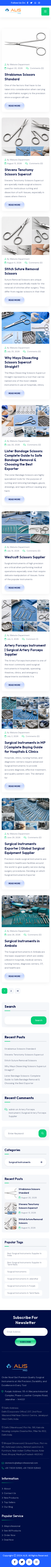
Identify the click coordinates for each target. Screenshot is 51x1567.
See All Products (12, 1530)
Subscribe (25, 1342)
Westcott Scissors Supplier (25, 557)
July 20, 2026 (13, 444)
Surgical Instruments (19, 1162)
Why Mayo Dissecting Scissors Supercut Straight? (21, 362)
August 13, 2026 (14, 163)
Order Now (9, 1535)
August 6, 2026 (14, 262)
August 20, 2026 (15, 68)
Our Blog (8, 1506)
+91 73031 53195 (13, 1468)
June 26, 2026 (13, 934)
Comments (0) (36, 68)
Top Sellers (9, 1502)
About (7, 1488)
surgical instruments (16, 1271)
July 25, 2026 (13, 351)
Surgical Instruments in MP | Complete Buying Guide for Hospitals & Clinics (25, 746)
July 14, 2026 (13, 550)
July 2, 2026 (12, 736)
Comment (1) (32, 639)
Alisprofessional (12, 1526)
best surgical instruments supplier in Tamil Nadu (24, 1263)
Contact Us (10, 1493)
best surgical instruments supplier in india (24, 1254)
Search (10, 1007)
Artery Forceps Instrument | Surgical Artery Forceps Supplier (25, 649)
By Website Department (18, 64)
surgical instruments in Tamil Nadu (23, 1293)
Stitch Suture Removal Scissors (21, 1060)
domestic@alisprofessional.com (21, 1462)
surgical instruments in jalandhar (22, 1278)
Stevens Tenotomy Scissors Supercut (19, 172)
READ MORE (14, 105)
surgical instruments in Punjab (21, 1286)
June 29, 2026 (13, 837)
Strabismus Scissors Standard (20, 1048)
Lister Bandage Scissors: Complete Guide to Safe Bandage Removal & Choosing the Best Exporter (24, 460)
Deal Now (9, 1539)
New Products (11, 1497)
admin (12, 1109)
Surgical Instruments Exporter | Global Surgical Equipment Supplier (25, 848)
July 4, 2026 (13, 639)
